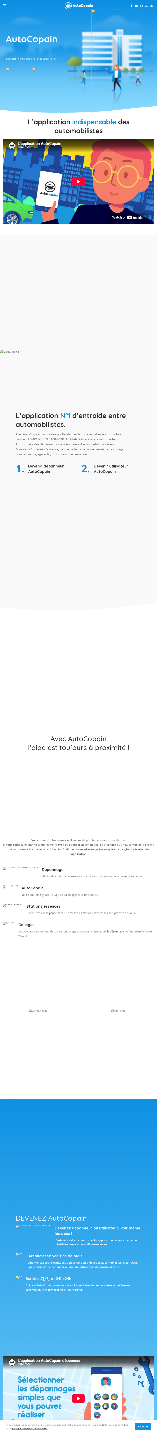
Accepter (143, 1426)
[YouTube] (146, 5)
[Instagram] (141, 5)
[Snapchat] (151, 5)
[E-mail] (136, 5)
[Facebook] (131, 5)
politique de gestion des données (29, 1428)
